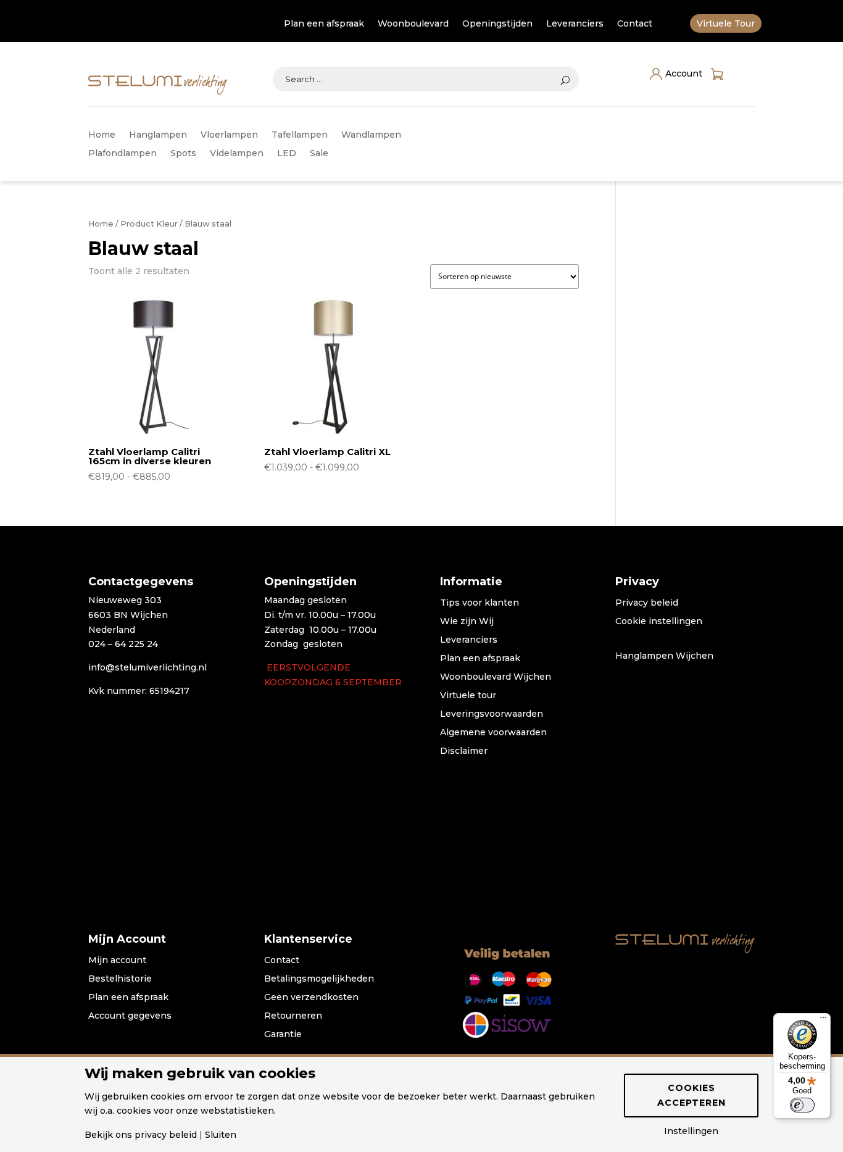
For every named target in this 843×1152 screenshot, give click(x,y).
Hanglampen (158, 135)
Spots (183, 154)
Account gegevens (130, 1016)
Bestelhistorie (120, 979)
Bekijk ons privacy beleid (141, 1134)
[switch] (802, 1105)
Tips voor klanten (479, 603)
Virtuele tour (468, 696)
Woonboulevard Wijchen (495, 677)
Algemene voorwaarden (493, 733)
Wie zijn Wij (467, 622)
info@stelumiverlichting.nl (147, 667)
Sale (319, 154)
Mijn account (117, 961)
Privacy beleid (646, 603)
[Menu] (823, 1020)
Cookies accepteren (691, 1095)
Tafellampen (300, 135)
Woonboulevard (413, 24)
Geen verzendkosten (311, 998)
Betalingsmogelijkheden (319, 979)
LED (286, 154)
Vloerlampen (229, 135)
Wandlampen (371, 135)
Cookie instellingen (658, 622)
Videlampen (237, 154)
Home (101, 135)
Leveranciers (575, 24)
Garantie (283, 1035)
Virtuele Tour (726, 24)
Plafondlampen (122, 154)
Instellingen (691, 1131)
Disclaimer (464, 751)
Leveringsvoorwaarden (491, 714)
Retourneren (293, 1016)
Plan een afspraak (324, 24)
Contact (634, 24)
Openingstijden (497, 24)
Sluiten (220, 1134)
